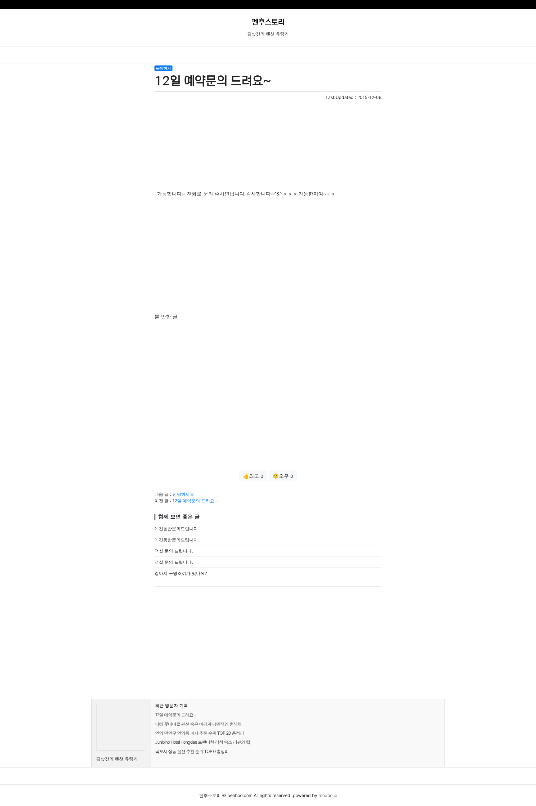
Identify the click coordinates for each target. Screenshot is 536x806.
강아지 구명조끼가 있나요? (180, 573)
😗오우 (283, 476)
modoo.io (328, 795)
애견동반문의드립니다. (176, 528)
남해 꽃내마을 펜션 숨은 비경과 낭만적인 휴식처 (198, 724)
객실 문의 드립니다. (173, 550)
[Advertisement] (268, 144)
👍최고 (253, 476)
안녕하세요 (183, 494)
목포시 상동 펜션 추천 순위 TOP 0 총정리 (192, 751)
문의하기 (163, 68)
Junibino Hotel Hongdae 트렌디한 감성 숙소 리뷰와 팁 (202, 742)
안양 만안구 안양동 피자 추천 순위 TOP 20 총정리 (199, 733)
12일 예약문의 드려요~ (194, 500)
